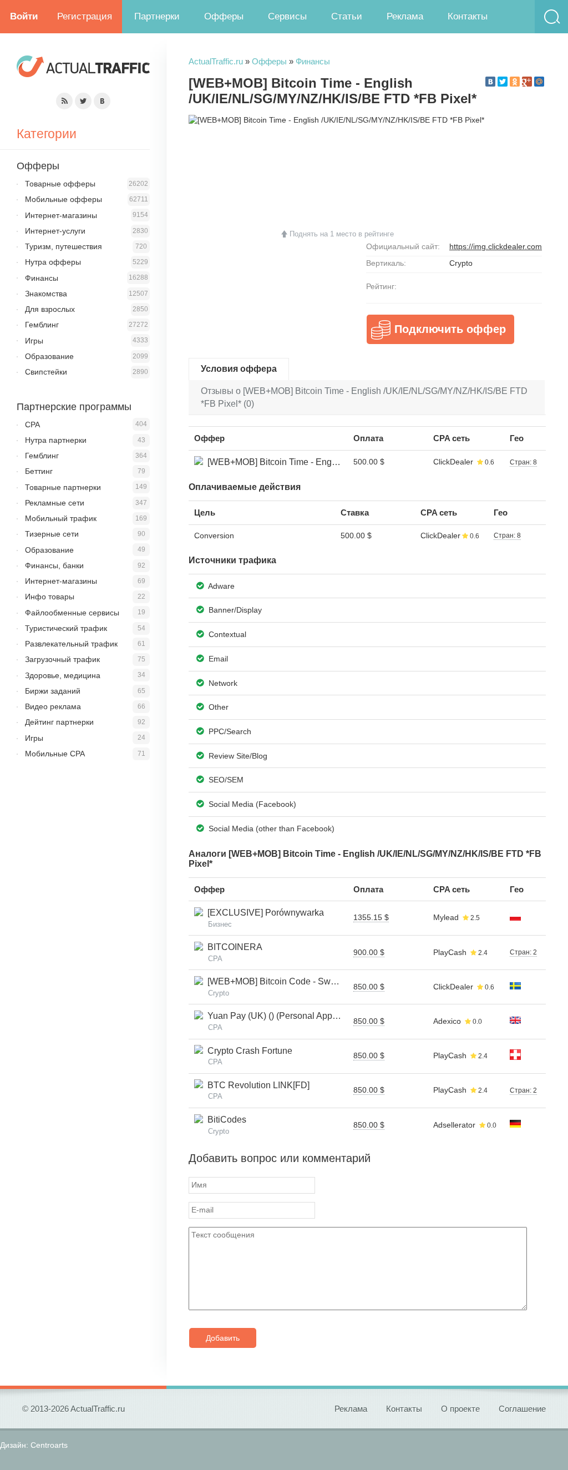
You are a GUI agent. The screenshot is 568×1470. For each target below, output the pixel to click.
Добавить (223, 1337)
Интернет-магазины (61, 215)
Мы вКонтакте (102, 101)
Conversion (214, 535)
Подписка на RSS (64, 101)
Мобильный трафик (61, 518)
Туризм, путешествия (63, 246)
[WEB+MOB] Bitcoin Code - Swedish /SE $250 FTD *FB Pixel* (328, 981)
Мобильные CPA (55, 753)
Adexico (447, 1021)
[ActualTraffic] (83, 67)
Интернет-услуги (55, 230)
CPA (32, 424)
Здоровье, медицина (62, 675)
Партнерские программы (74, 406)
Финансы (313, 61)
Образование (49, 356)
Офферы (224, 16)
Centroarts (49, 1445)
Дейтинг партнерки (59, 722)
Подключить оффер (450, 329)
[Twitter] (503, 82)
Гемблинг (42, 324)
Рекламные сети (54, 502)
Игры (34, 340)
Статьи (346, 16)
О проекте (460, 1408)
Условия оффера (239, 368)
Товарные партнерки (63, 487)
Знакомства (46, 293)
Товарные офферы (60, 183)
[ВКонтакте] (490, 82)
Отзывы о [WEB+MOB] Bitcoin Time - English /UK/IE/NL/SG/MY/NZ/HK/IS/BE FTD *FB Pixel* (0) (364, 397)
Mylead (446, 917)
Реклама (405, 16)
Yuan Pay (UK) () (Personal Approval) (278, 1016)
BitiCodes (224, 1119)
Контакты (468, 16)
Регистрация (84, 16)
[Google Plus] (527, 82)
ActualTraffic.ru (216, 61)
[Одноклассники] (515, 82)
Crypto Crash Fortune (247, 1050)
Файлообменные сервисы (72, 612)
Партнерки (157, 16)
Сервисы (287, 16)
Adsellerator (454, 1124)
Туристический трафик (66, 628)
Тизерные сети (52, 533)
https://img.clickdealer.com (495, 246)
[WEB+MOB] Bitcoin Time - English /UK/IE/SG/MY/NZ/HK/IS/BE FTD (340, 462)
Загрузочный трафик (62, 659)
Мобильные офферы (63, 199)
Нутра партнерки (56, 440)
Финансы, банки (54, 565)
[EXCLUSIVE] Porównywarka (263, 912)
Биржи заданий (52, 690)
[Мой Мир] (539, 82)
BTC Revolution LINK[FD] (256, 1085)
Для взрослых (50, 309)
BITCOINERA (232, 947)
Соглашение (522, 1408)
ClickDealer (453, 461)
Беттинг (39, 471)
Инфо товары (49, 596)
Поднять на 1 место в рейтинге (342, 234)
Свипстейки (46, 371)
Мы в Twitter (83, 101)
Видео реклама (53, 706)
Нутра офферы (53, 261)
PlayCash (449, 952)
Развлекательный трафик (71, 643)
